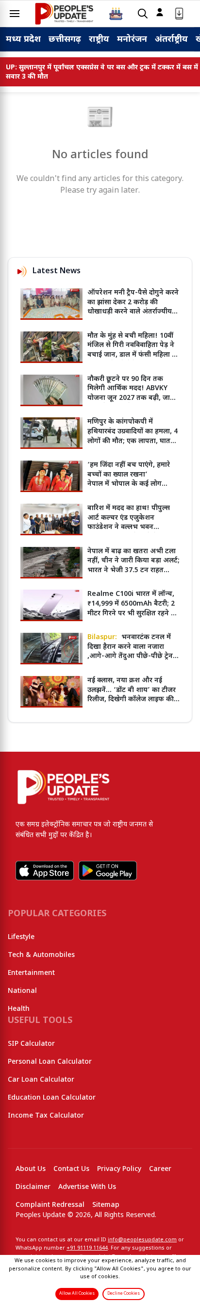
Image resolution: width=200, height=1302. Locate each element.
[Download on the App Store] (45, 870)
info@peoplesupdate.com (142, 1239)
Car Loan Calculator (41, 1080)
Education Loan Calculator (52, 1098)
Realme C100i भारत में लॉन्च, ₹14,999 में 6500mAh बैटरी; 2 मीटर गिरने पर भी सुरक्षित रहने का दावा (133, 608)
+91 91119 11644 (87, 1248)
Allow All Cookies (77, 1294)
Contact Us (71, 1169)
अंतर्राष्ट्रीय (171, 39)
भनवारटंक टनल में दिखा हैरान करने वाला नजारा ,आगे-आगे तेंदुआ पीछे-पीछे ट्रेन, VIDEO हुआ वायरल (131, 652)
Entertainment (31, 973)
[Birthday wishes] (116, 13)
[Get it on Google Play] (108, 870)
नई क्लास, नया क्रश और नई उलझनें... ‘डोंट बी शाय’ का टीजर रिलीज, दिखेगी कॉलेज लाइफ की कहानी (131, 695)
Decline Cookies (123, 1294)
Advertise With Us (87, 1187)
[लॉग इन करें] (160, 12)
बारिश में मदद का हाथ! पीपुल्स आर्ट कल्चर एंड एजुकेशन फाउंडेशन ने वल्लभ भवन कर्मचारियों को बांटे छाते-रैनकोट (130, 523)
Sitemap (105, 1205)
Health (19, 1009)
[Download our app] (179, 13)
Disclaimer (33, 1187)
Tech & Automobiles (41, 955)
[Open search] (143, 13)
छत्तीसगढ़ (65, 39)
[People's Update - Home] (64, 13)
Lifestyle (21, 937)
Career (160, 1169)
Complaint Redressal (50, 1205)
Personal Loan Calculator (50, 1062)
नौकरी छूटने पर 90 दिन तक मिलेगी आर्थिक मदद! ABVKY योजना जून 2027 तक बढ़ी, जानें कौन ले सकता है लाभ (130, 393)
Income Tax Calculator (46, 1116)
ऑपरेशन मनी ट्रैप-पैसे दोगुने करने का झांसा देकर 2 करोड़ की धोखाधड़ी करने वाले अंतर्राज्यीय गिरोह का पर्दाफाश (133, 307)
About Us (31, 1169)
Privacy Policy (119, 1169)
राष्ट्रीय (99, 39)
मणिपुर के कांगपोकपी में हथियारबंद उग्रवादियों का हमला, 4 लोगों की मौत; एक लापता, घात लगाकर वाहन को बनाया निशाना (132, 436)
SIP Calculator (31, 1044)
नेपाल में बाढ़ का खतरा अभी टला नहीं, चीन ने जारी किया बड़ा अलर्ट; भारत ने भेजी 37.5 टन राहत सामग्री (133, 566)
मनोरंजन (132, 39)
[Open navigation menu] (14, 13)
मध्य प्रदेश (23, 39)
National (22, 991)
